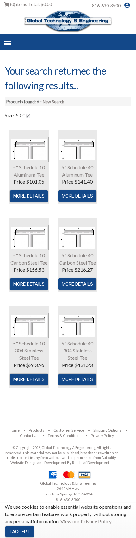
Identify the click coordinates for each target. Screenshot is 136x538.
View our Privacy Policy (86, 521)
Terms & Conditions (65, 435)
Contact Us (29, 435)
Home (14, 430)
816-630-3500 (106, 5)
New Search (53, 101)
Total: (31, 4)
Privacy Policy (102, 435)
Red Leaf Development (90, 462)
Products (36, 430)
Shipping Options (107, 430)
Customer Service (68, 430)
